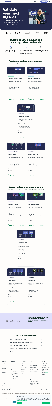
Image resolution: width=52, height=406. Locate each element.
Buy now (10, 99)
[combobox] (6, 389)
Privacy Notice (19, 400)
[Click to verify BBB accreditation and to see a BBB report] (14, 402)
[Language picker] (34, 1)
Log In (38, 1)
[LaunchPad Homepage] (8, 1)
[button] (26, 339)
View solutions (14, 28)
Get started (6, 28)
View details (22, 99)
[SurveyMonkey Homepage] (2, 1)
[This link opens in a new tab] (36, 1)
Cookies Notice (24, 400)
